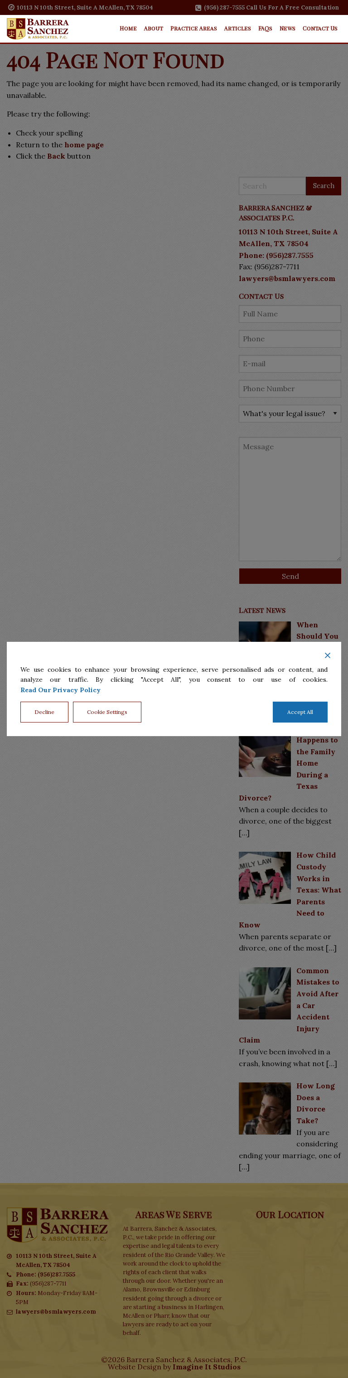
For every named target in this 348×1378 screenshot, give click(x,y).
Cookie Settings (107, 711)
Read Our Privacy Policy (60, 690)
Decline (44, 711)
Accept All (300, 711)
